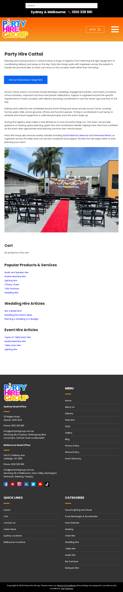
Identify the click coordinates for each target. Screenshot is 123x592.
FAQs (67, 426)
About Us (69, 407)
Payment (70, 419)
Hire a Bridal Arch (13, 310)
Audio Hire (70, 555)
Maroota (84, 135)
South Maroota (70, 135)
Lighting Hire (10, 280)
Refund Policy (72, 452)
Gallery (68, 432)
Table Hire (70, 548)
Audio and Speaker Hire (16, 272)
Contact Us (9, 522)
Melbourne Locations (14, 542)
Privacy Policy (72, 445)
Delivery (69, 413)
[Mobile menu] (115, 29)
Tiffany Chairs (11, 284)
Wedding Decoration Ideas (18, 314)
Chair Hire (70, 535)
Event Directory (73, 458)
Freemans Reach (102, 135)
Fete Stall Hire (72, 522)
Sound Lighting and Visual (78, 509)
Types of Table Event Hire (17, 337)
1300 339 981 (81, 12)
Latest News (10, 529)
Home (68, 400)
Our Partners (67, 588)
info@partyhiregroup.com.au (19, 431)
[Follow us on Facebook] (6, 485)
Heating (69, 529)
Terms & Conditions (66, 585)
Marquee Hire (72, 567)
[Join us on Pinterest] (13, 485)
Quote (7, 509)
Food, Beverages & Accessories (81, 516)
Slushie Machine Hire (15, 276)
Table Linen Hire (12, 345)
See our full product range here (25, 79)
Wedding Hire (11, 292)
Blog (67, 439)
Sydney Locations (13, 535)
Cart (6, 516)
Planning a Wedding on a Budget (21, 318)
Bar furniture (71, 561)
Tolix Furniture (11, 288)
